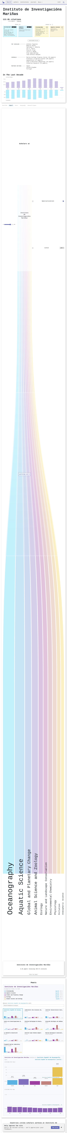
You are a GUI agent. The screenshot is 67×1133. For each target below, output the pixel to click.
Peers (16, 105)
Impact (11, 105)
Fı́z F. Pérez (30, 48)
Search (9, 2)
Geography (23, 105)
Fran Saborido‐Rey (32, 53)
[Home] (3, 2)
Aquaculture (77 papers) (34, 60)
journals (33, 2)
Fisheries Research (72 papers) (36, 63)
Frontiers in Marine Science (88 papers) (40, 58)
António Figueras (32, 44)
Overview (4, 105)
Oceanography (7, 27)
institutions (24, 2)
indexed (19, 21)
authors (16, 2)
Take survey (55, 1127)
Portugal (29, 69)
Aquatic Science (21, 27)
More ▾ (40, 2)
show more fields (33, 40)
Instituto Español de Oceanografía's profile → (48, 1059)
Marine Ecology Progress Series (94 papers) (41, 57)
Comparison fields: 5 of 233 (12, 988)
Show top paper (33, 974)
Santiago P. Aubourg (33, 47)
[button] (13, 1013)
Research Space (32, 105)
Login (59, 2)
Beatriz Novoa (31, 45)
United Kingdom (31, 67)
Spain (28, 66)
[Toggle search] (63, 2)
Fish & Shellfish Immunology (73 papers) (40, 61)
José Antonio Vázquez (33, 54)
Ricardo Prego (31, 50)
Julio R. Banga (31, 51)
